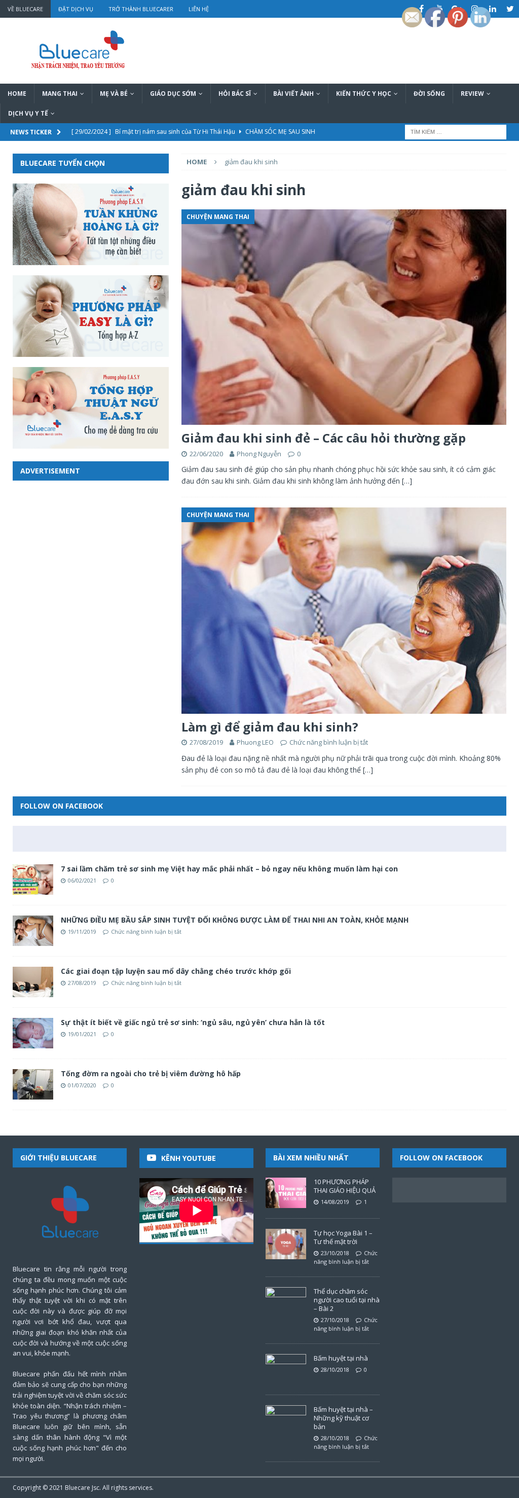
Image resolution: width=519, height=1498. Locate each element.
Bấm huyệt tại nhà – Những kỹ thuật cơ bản (343, 1418)
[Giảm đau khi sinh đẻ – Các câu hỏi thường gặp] (343, 317)
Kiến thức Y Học (363, 93)
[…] (407, 481)
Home (17, 93)
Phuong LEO (255, 742)
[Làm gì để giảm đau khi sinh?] (343, 610)
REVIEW (472, 93)
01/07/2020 (82, 1085)
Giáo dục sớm (173, 93)
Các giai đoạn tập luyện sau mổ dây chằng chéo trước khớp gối (176, 971)
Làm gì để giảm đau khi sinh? (269, 726)
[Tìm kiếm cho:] (455, 131)
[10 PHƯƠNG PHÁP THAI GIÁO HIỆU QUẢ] (286, 1193)
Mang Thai (60, 93)
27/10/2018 (335, 1320)
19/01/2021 (82, 1034)
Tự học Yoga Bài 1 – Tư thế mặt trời (343, 1237)
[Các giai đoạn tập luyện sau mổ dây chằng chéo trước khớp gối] (33, 982)
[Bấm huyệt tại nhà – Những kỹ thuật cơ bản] (286, 1420)
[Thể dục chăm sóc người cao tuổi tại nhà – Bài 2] (286, 1302)
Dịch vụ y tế (28, 113)
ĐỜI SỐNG (429, 93)
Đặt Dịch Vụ (75, 9)
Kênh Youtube (188, 1158)
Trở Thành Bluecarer (140, 9)
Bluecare (77, 1487)
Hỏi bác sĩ (234, 93)
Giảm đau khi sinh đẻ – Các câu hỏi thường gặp (323, 437)
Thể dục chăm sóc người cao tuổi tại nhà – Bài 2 (347, 1300)
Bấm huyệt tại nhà (341, 1358)
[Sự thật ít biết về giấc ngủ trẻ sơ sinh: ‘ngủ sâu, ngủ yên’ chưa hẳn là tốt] (33, 1033)
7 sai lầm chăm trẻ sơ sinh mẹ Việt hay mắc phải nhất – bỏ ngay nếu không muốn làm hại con (229, 868)
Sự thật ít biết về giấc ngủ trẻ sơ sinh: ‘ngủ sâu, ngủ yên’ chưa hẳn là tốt (193, 1022)
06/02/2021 (82, 880)
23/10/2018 (335, 1253)
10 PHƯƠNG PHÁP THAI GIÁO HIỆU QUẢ (345, 1186)
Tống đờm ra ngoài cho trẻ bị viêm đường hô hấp (151, 1073)
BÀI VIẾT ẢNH (293, 93)
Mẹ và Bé (114, 93)
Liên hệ (199, 9)
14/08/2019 (335, 1201)
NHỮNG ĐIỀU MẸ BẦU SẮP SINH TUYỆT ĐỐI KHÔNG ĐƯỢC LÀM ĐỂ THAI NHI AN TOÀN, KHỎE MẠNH (235, 920)
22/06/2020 (206, 453)
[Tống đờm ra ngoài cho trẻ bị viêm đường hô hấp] (33, 1084)
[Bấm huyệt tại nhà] (286, 1369)
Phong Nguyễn (259, 453)
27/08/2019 (206, 742)
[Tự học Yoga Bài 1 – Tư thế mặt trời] (286, 1244)
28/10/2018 (335, 1369)
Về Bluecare (25, 9)
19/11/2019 (82, 931)
